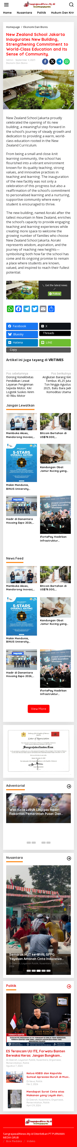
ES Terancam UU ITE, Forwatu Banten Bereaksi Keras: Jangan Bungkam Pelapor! (35, 1053)
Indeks (31, 1141)
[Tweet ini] (52, 62)
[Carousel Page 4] (43, 843)
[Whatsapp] (67, 62)
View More (38, 709)
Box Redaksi (14, 1141)
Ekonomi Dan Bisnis (16, 63)
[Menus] (6, 4)
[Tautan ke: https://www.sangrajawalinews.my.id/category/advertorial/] (69, 786)
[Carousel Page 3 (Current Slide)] (39, 843)
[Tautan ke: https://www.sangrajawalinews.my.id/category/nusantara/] (69, 858)
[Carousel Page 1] (29, 843)
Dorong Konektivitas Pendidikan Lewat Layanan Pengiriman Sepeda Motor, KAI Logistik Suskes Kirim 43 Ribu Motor (20, 385)
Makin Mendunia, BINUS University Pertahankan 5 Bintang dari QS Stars (21, 486)
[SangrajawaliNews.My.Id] (39, 4)
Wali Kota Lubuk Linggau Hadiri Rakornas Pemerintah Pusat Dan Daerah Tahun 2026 (35, 812)
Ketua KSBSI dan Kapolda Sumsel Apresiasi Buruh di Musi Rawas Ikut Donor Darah (47, 1075)
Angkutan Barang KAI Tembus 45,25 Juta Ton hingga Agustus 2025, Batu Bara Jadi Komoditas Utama (57, 383)
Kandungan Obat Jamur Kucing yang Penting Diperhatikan (54, 469)
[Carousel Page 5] (48, 843)
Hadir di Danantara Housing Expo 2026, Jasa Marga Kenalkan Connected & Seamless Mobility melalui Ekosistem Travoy (21, 520)
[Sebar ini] (45, 62)
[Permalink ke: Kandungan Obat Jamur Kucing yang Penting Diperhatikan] (55, 453)
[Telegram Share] (59, 62)
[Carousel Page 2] (34, 843)
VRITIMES (55, 360)
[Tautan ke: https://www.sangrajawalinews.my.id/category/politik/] (69, 986)
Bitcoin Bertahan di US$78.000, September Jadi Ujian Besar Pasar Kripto (55, 435)
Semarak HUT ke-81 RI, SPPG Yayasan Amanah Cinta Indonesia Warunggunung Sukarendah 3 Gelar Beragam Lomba (37, 956)
